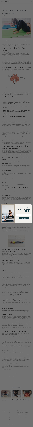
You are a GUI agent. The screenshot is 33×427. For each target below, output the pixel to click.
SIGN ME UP (24, 218)
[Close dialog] (31, 204)
